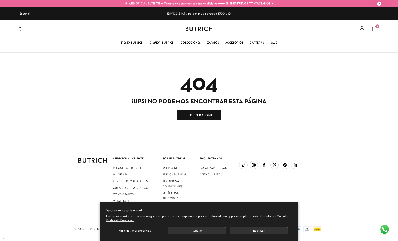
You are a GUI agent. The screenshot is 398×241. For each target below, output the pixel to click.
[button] (385, 230)
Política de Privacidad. (120, 220)
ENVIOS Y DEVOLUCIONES (130, 181)
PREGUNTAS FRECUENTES (130, 168)
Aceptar (197, 230)
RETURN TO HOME (199, 115)
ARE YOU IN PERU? (212, 174)
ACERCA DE (170, 168)
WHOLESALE (121, 201)
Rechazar (259, 230)
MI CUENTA (120, 174)
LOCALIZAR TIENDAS (213, 168)
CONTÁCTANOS (123, 194)
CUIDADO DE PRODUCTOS (130, 188)
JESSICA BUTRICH (174, 174)
